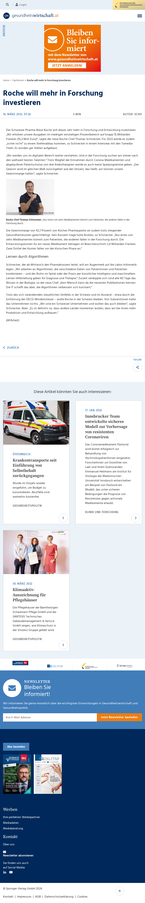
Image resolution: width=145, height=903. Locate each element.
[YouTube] (11, 872)
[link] (57, 16)
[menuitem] (8, 5)
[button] (139, 16)
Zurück (13, 347)
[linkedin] (4, 872)
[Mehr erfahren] (20, 663)
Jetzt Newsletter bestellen (119, 717)
